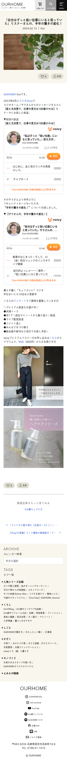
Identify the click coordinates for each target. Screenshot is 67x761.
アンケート (20, 300)
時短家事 (40, 613)
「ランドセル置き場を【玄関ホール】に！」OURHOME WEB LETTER (36, 525)
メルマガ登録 (35, 737)
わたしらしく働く (34, 632)
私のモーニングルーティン (34, 586)
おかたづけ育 (19, 643)
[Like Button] (42, 76)
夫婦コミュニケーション (26, 647)
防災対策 (21, 616)
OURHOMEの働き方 (13, 632)
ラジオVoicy (26, 100)
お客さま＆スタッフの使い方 (17, 662)
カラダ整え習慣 (11, 586)
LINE (35, 731)
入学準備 (8, 620)
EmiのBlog (9, 609)
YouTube (35, 708)
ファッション (54, 613)
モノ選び (32, 616)
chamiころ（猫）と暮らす (16, 651)
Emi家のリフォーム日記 (15, 613)
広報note (35, 725)
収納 (31, 613)
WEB (21, 341)
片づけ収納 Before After (15, 593)
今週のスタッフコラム (14, 597)
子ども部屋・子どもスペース (42, 643)
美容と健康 (9, 616)
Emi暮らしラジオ (34, 509)
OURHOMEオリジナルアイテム (18, 666)
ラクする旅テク (36, 593)
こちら (53, 337)
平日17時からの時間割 (14, 589)
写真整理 (8, 647)
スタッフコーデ (35, 589)
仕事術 (48, 632)
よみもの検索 (11, 673)
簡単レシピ (52, 593)
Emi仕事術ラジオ (35, 719)
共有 (59, 76)
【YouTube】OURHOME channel (44, 597)
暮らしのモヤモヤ (23, 620)
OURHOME (10, 94)
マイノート (45, 616)
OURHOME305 (35, 696)
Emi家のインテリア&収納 (28, 609)
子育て (7, 643)
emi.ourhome (35, 702)
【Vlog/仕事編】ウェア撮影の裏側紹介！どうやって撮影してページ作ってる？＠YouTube (36, 532)
